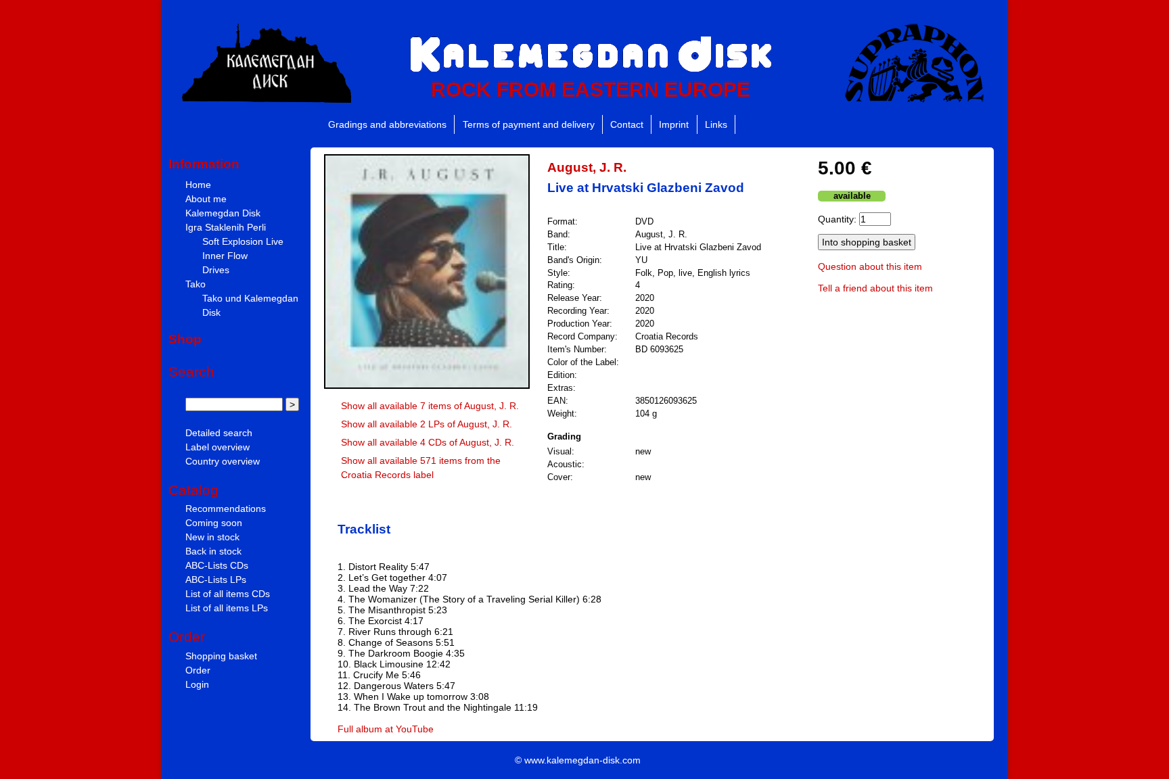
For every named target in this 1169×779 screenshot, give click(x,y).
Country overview (222, 461)
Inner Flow (225, 255)
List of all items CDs (227, 593)
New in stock (212, 537)
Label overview (217, 447)
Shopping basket (221, 656)
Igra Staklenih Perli (225, 227)
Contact (626, 124)
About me (206, 198)
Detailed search (218, 432)
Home (198, 184)
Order (197, 670)
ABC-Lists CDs (216, 565)
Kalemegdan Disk (222, 213)
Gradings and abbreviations (387, 124)
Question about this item (870, 266)
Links (716, 124)
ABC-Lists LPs (215, 579)
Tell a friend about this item (875, 288)
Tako (195, 284)
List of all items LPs (226, 608)
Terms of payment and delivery (529, 124)
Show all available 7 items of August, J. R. (430, 405)
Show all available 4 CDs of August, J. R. (427, 442)
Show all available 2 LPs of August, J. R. (426, 424)
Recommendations (225, 508)
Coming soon (213, 522)
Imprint (674, 124)
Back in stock (213, 551)
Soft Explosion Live (242, 241)
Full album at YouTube (386, 729)
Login (197, 684)
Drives (215, 269)
